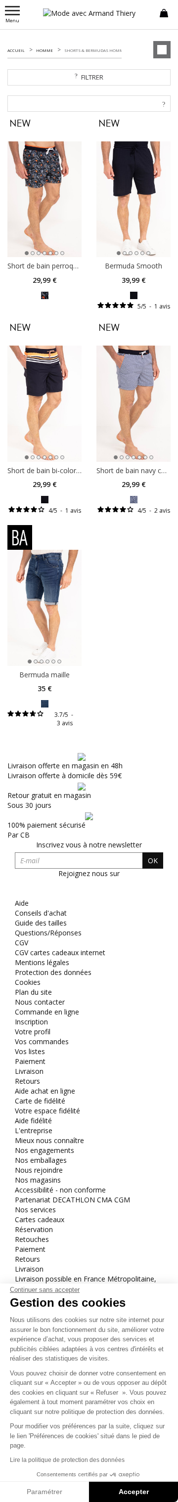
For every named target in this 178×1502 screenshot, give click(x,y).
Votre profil (32, 1031)
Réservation (34, 1229)
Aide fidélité (33, 1120)
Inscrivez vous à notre (89, 844)
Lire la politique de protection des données (67, 1460)
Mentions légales (42, 962)
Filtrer (92, 77)
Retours (27, 1081)
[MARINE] (44, 294)
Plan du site (33, 992)
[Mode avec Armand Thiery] (89, 13)
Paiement (30, 1061)
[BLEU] (44, 702)
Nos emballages (41, 1160)
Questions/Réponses (48, 932)
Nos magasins (38, 1180)
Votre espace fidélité (47, 1110)
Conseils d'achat (41, 913)
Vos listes (30, 1051)
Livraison (29, 1071)
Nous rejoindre (39, 1170)
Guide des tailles (41, 923)
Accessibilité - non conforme (60, 1189)
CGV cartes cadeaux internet (60, 952)
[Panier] (164, 12)
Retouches (32, 1239)
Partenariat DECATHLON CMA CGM (72, 1199)
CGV (21, 942)
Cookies (28, 982)
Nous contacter (40, 1002)
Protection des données (53, 972)
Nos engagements (44, 1150)
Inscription (31, 1021)
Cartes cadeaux (39, 1219)
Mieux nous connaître (49, 1140)
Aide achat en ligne (45, 1091)
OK (153, 860)
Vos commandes (42, 1041)
